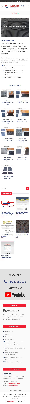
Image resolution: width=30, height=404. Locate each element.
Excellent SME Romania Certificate (7, 235)
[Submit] (27, 188)
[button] (2, 6)
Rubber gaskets (9, 339)
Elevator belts (8, 334)
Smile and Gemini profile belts (22, 235)
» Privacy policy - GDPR (15, 390)
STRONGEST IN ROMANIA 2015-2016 (6, 256)
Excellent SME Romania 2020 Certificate (22, 213)
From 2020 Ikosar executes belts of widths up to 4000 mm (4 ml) (7, 214)
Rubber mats (8, 336)
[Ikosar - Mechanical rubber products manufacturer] (15, 6)
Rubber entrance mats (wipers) (13, 362)
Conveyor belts (9, 331)
